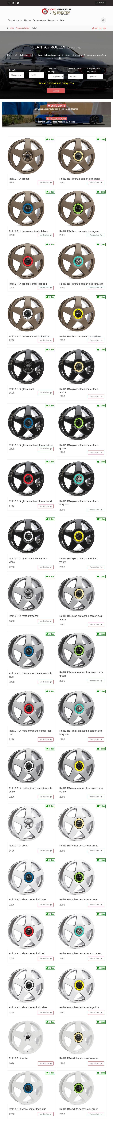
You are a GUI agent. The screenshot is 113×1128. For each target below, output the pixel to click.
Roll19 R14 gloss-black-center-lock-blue (31, 445)
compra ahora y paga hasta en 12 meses (56, 120)
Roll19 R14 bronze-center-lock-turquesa (81, 284)
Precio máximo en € (74, 70)
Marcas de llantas (22, 28)
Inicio (12, 28)
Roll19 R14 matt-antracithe (23, 616)
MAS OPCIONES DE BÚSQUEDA (57, 83)
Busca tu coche (15, 20)
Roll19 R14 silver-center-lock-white (28, 1007)
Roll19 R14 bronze (19, 178)
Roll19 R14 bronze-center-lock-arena (79, 178)
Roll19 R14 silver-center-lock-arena (78, 845)
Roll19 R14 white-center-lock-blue (27, 1109)
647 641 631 (100, 28)
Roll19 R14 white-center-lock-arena (78, 1058)
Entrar (101, 3)
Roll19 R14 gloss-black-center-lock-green (79, 447)
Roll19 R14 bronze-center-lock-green (79, 231)
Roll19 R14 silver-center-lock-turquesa (80, 953)
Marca (31, 70)
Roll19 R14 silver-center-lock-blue (27, 899)
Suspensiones (39, 20)
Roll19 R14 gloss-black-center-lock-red (30, 501)
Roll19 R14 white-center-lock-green (78, 1109)
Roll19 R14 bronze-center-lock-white (29, 336)
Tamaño (12, 70)
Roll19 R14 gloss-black (21, 389)
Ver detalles (44, 182)
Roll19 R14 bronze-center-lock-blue (28, 231)
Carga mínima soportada (93, 70)
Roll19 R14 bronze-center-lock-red (28, 284)
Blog (62, 20)
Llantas (27, 20)
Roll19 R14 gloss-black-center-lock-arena (79, 391)
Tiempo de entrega (52, 70)
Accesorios (53, 20)
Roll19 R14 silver (18, 845)
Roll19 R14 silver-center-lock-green (78, 899)
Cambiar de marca (74, 48)
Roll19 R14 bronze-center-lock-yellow (80, 336)
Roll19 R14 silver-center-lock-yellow (79, 1007)
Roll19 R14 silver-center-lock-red (27, 953)
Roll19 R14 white (18, 1058)
